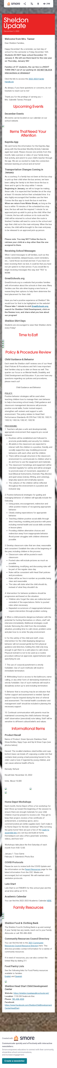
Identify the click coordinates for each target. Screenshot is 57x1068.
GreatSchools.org (40, 306)
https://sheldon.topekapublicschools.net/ (31, 993)
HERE (49, 900)
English (8, 976)
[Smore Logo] (13, 4)
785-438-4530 (18, 999)
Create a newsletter (14, 1061)
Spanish (18, 976)
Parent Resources (33, 869)
